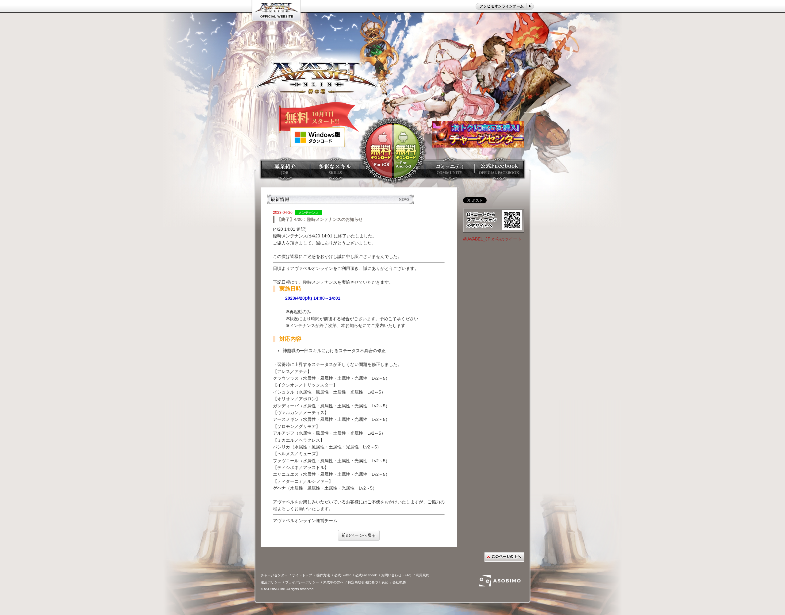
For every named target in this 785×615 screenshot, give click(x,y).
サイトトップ (302, 575)
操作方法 (323, 575)
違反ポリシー (271, 582)
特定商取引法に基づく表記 (368, 582)
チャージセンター (274, 575)
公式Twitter (342, 575)
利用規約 (422, 575)
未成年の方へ (333, 582)
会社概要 (399, 582)
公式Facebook (366, 575)
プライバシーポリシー (302, 582)
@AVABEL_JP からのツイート (492, 238)
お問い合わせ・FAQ (396, 575)
